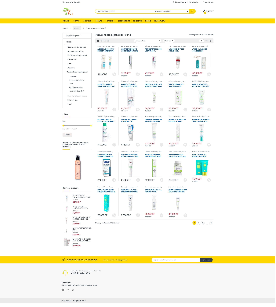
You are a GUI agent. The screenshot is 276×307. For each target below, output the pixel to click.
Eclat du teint (72, 59)
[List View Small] (108, 41)
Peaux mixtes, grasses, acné (105, 46)
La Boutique (195, 2)
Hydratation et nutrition (76, 51)
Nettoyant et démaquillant (77, 47)
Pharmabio (67, 301)
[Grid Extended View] (101, 41)
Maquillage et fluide (75, 87)
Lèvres (70, 64)
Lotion (71, 84)
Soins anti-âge (73, 100)
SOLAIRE (99, 21)
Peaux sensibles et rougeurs (77, 96)
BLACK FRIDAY (159, 21)
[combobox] (124, 11)
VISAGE (66, 21)
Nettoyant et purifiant (76, 91)
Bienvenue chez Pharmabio (71, 2)
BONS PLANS (137, 21)
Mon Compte (209, 2)
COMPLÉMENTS (124, 21)
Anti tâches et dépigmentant (77, 55)
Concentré (204, 46)
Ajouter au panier (113, 74)
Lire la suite (185, 74)
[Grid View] (98, 41)
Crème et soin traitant (103, 46)
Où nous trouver (180, 2)
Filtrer (67, 135)
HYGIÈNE (110, 21)
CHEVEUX (87, 21)
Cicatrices (71, 68)
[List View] (105, 41)
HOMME (148, 21)
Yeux (69, 104)
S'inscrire (206, 260)
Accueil (65, 28)
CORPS (76, 21)
